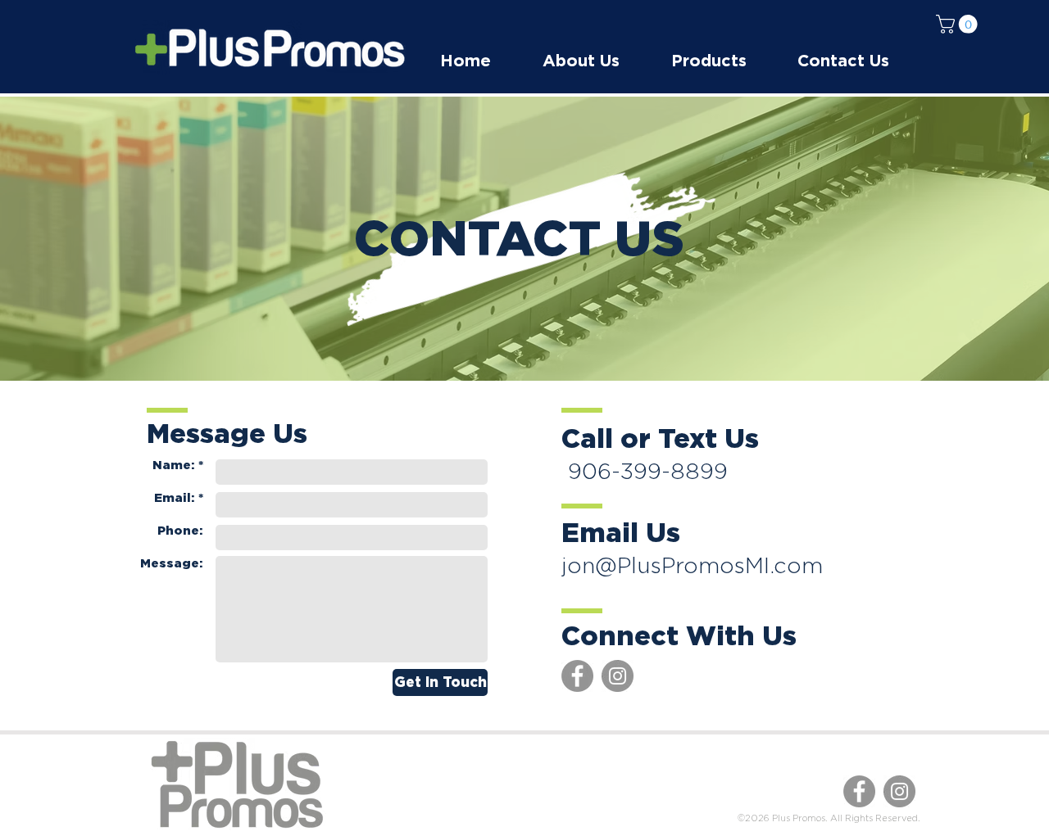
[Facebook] (577, 676)
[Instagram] (617, 676)
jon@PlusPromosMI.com (692, 565)
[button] (959, 24)
